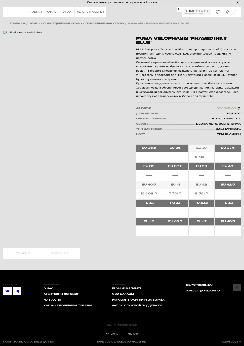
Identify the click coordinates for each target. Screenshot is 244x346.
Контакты (52, 300)
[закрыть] (237, 2)
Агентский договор (61, 294)
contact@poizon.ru (202, 291)
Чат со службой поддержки (137, 305)
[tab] (23, 253)
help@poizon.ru (199, 285)
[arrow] (237, 287)
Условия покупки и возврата (138, 300)
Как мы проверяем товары (68, 305)
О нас (48, 288)
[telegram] (17, 291)
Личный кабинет (126, 288)
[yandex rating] (197, 12)
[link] (218, 12)
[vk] (7, 291)
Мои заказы (123, 294)
